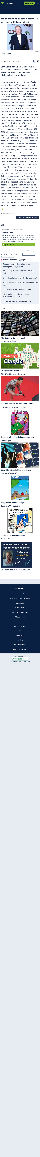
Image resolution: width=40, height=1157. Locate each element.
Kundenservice (20, 594)
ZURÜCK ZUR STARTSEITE (27, 218)
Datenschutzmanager (20, 612)
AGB (20, 621)
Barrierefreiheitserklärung (20, 598)
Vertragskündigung (20, 645)
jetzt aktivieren (10, 245)
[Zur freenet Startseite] (7, 3)
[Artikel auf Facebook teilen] (34, 61)
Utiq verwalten (20, 617)
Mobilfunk (29, 3)
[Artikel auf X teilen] (38, 61)
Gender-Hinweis (20, 626)
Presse (20, 631)
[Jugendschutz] (20, 659)
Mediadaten (20, 635)
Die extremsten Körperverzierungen (17, 301)
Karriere (20, 640)
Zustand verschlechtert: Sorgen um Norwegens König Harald (17, 265)
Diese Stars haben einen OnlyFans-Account (20, 278)
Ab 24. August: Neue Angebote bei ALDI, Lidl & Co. (19, 272)
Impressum (20, 603)
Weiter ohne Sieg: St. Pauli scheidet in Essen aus (20, 283)
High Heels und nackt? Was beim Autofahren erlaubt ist (16, 295)
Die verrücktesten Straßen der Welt (17, 289)
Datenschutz (20, 608)
